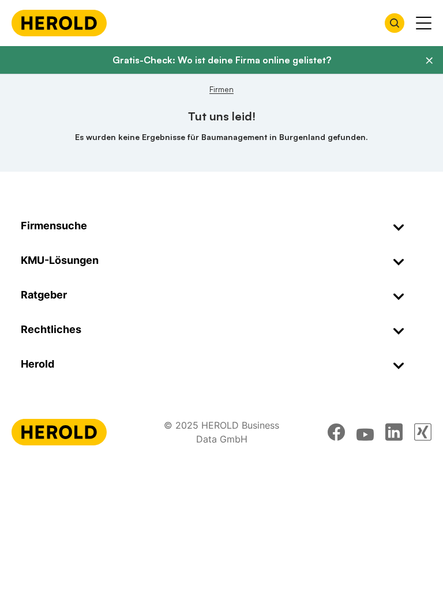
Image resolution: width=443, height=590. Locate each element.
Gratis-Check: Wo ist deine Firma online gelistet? (221, 60)
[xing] (422, 432)
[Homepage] (59, 23)
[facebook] (336, 432)
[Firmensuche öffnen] (394, 23)
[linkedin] (394, 432)
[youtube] (365, 432)
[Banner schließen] (429, 60)
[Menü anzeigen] (423, 23)
